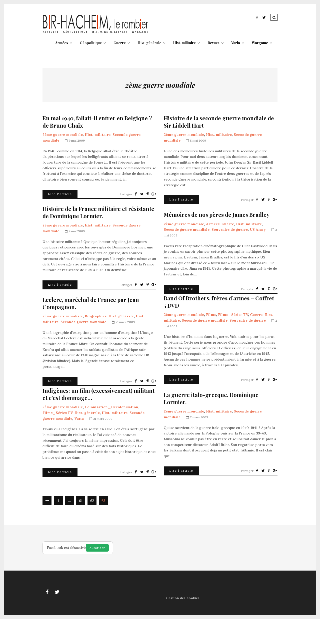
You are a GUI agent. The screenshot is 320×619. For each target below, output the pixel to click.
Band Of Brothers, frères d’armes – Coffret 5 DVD (219, 302)
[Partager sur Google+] (153, 194)
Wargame (260, 42)
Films (211, 314)
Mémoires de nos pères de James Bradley (217, 214)
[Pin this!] (147, 194)
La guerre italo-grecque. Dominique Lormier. (211, 398)
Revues (214, 42)
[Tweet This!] (141, 194)
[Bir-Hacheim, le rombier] (95, 32)
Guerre (120, 42)
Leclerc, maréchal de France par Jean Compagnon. (90, 303)
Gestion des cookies (183, 598)
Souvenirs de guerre (230, 229)
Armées (61, 42)
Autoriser (97, 548)
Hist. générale (149, 42)
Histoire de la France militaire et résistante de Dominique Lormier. (98, 212)
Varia (235, 42)
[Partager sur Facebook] (135, 194)
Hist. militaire (184, 42)
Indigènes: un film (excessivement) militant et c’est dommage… (98, 394)
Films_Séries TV (233, 314)
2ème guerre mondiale (62, 134)
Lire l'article (60, 194)
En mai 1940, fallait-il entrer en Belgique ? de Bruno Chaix (97, 122)
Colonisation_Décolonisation (111, 407)
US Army (258, 229)
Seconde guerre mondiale (187, 229)
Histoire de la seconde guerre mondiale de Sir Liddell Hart (219, 122)
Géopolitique (91, 42)
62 (92, 500)
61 (80, 500)
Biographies (95, 316)
